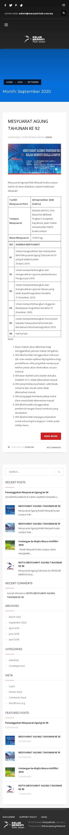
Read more (51, 436)
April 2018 (14, 639)
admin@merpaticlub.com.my (36, 13)
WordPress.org (17, 703)
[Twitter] (10, 5)
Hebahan (29, 447)
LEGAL (44, 817)
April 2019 (14, 628)
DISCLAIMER (9, 817)
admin (48, 137)
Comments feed (17, 697)
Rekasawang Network (53, 826)
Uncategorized (17, 665)
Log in (12, 686)
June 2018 (14, 633)
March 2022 (15, 616)
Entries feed (15, 691)
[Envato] (21, 5)
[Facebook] (5, 5)
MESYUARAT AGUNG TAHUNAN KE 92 (39, 506)
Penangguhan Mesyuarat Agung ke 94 (26, 492)
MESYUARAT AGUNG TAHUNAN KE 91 (39, 523)
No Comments (54, 447)
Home (9, 82)
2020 (20, 82)
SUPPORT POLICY (28, 817)
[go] (59, 472)
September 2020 (17, 622)
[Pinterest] (16, 5)
